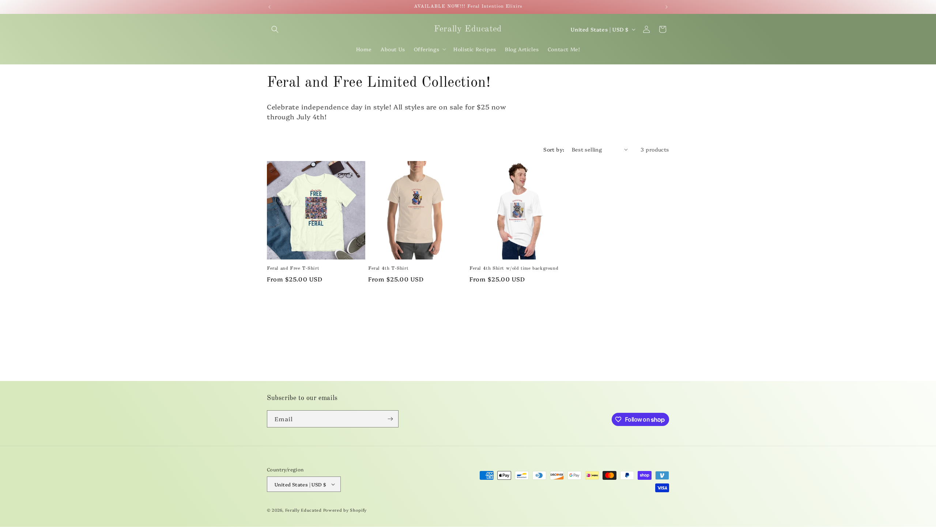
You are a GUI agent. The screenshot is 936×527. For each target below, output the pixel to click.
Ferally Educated (303, 510)
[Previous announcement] (269, 7)
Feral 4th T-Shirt (388, 268)
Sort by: (553, 149)
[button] (275, 29)
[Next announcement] (666, 7)
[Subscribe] (390, 418)
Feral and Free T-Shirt (293, 268)
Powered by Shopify (345, 510)
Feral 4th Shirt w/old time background (513, 268)
